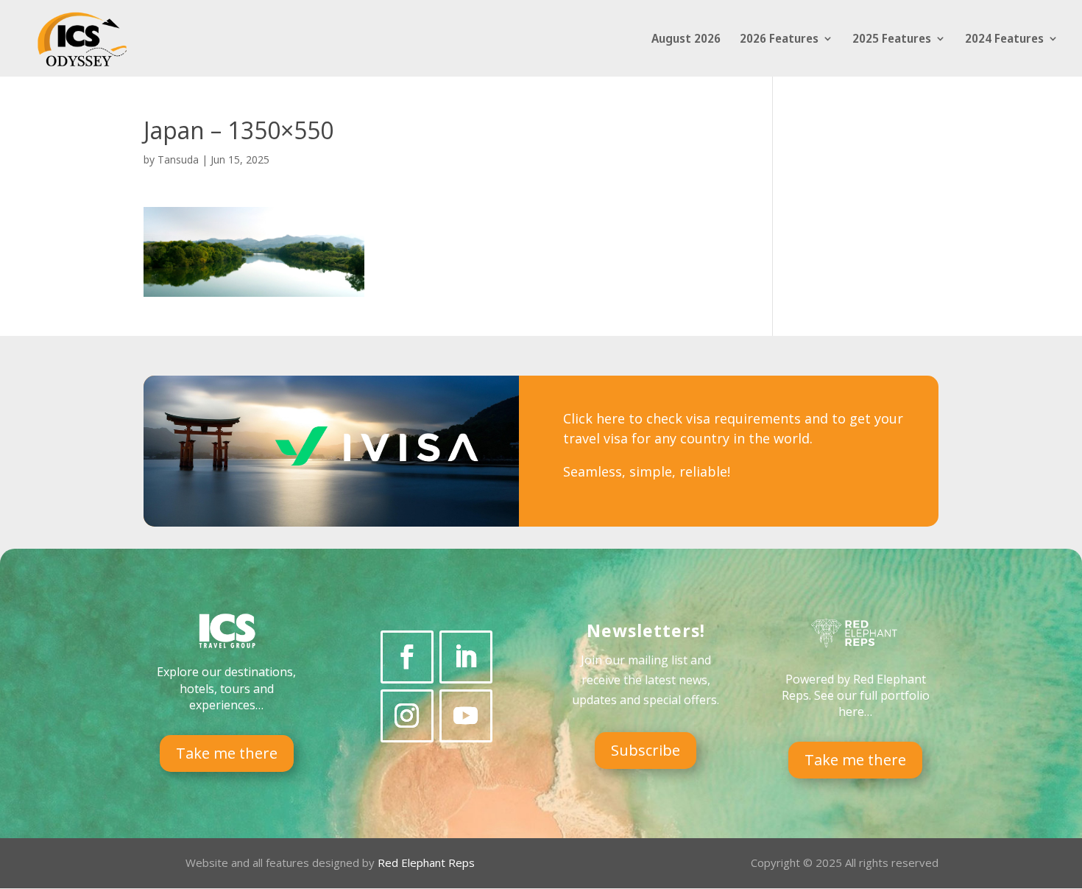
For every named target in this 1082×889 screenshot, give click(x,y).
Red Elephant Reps (428, 862)
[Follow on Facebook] (407, 657)
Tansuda (178, 159)
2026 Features (779, 39)
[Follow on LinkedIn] (465, 657)
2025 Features (891, 39)
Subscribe (645, 750)
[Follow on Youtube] (465, 715)
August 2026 (686, 39)
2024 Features (1004, 39)
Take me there (226, 753)
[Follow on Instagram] (407, 715)
